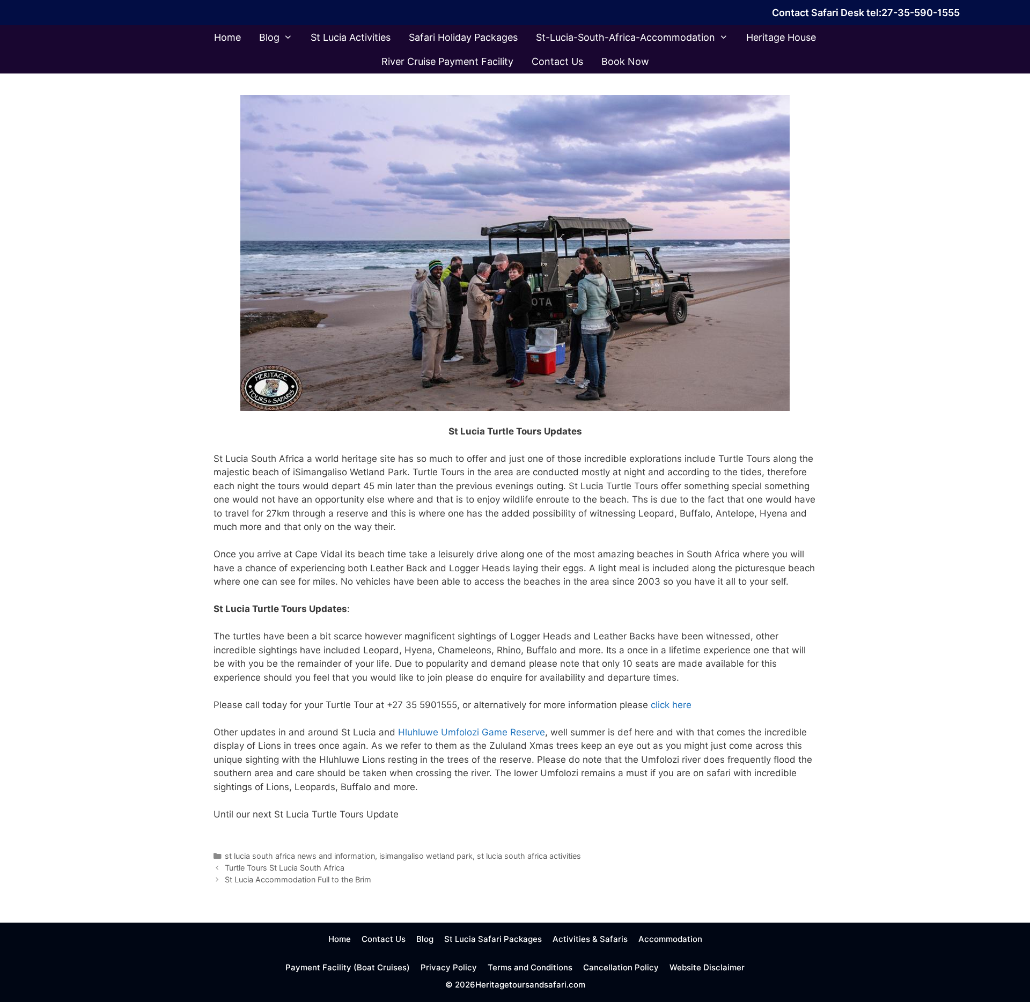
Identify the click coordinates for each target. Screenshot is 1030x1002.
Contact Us (557, 61)
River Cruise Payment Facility (447, 61)
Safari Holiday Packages (463, 37)
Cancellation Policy (621, 967)
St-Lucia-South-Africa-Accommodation (625, 37)
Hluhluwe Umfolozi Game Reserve (471, 732)
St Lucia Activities (351, 37)
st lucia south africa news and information (300, 855)
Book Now (625, 61)
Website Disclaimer (707, 967)
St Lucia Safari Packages (493, 939)
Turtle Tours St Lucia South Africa (284, 867)
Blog (269, 37)
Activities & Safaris (590, 939)
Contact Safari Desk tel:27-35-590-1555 (866, 12)
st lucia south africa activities (529, 855)
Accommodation (670, 939)
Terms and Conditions (530, 967)
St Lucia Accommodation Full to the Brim (298, 879)
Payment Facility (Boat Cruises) (347, 967)
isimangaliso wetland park (426, 855)
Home (227, 37)
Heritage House (781, 37)
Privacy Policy (449, 967)
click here (669, 704)
